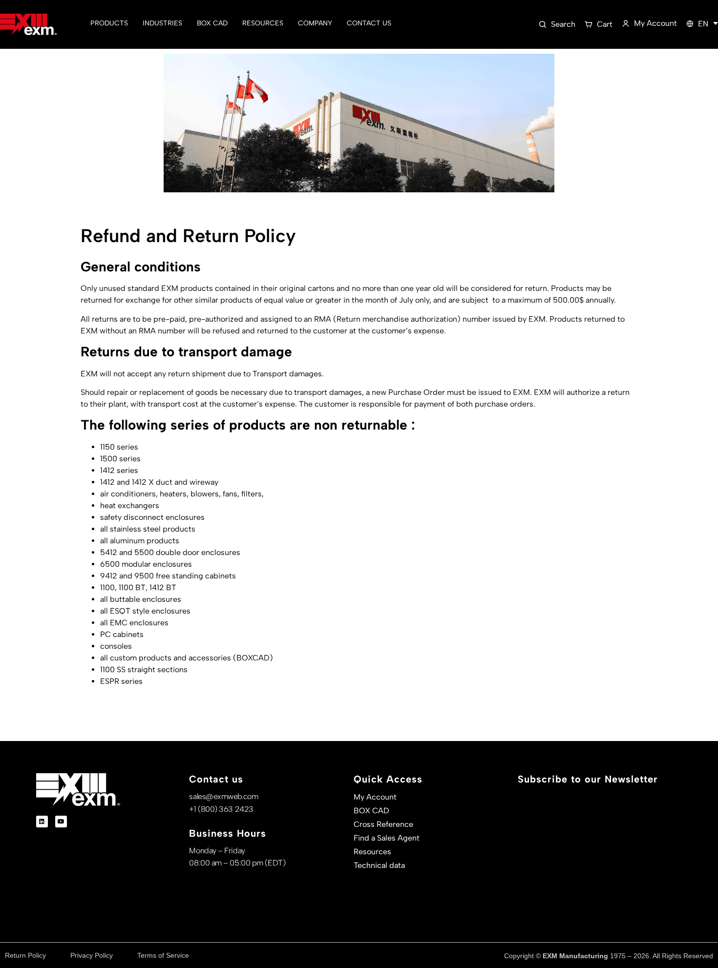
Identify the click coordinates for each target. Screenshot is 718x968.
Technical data (379, 865)
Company (315, 23)
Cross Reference (383, 824)
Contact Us (369, 23)
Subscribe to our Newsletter (588, 779)
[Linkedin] (42, 821)
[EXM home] (28, 25)
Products (109, 23)
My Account (375, 797)
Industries (162, 23)
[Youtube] (61, 821)
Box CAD (212, 23)
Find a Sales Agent (387, 838)
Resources (262, 23)
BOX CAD (371, 810)
